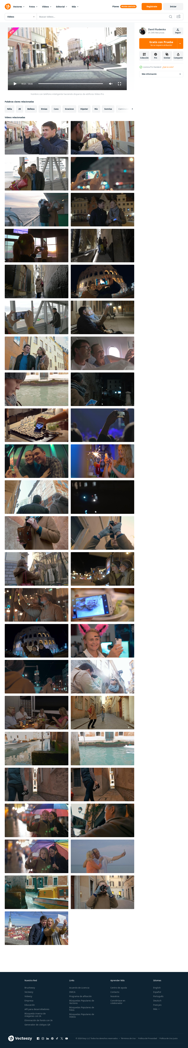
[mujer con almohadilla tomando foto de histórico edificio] (36, 569)
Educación (30, 1004)
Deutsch (157, 1000)
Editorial (60, 6)
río (96, 108)
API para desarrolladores (37, 1009)
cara (56, 108)
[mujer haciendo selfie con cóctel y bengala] (102, 461)
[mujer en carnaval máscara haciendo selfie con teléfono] (102, 497)
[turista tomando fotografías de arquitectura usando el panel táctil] (102, 820)
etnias (44, 108)
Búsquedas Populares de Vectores (81, 1002)
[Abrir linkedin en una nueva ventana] (47, 1038)
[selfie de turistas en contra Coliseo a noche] (36, 641)
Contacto (114, 992)
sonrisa (108, 108)
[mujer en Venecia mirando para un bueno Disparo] (36, 748)
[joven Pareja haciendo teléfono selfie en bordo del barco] (36, 209)
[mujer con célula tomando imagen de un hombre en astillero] (36, 317)
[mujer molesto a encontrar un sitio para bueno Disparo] (102, 784)
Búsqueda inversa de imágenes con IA (35, 1014)
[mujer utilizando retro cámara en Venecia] (102, 748)
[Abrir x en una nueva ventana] (62, 1038)
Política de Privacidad (147, 1038)
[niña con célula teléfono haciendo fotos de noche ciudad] (102, 173)
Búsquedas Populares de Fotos (81, 1008)
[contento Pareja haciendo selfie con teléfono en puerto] (36, 173)
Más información (149, 74)
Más (74, 6)
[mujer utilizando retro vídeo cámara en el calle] (102, 892)
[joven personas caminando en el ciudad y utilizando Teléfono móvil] (36, 353)
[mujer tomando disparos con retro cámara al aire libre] (36, 533)
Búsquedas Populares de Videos (81, 1015)
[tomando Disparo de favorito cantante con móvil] (102, 425)
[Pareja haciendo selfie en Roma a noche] (102, 281)
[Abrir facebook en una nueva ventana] (38, 1038)
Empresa (29, 1000)
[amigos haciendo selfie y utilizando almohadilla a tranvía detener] (102, 569)
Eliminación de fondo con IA (38, 1020)
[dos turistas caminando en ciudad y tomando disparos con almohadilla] (36, 497)
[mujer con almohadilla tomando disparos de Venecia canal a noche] (102, 389)
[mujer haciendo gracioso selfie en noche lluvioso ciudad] (36, 856)
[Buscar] (170, 16)
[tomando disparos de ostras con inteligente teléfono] (102, 605)
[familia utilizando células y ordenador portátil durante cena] (36, 712)
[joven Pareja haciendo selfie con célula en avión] (102, 353)
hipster (84, 108)
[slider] (70, 83)
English (157, 987)
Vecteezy (29, 992)
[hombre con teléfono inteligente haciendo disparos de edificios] (36, 138)
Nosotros (114, 996)
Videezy (28, 996)
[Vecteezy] (8, 7)
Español (157, 992)
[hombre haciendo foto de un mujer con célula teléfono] (102, 138)
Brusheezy (30, 987)
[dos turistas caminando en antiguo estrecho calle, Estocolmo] (102, 245)
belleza (30, 108)
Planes (115, 6)
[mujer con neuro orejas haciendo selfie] (102, 641)
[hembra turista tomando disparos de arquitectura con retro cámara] (36, 389)
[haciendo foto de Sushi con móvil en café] (36, 425)
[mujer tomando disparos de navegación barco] (36, 892)
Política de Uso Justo (168, 1038)
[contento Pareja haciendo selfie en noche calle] (102, 317)
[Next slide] (129, 108)
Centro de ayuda (118, 987)
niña (9, 108)
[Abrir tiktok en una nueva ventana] (57, 1038)
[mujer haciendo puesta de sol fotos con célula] (36, 245)
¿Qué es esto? (168, 67)
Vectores (17, 6)
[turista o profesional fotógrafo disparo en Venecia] (36, 784)
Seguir (178, 32)
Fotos (32, 6)
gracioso (69, 108)
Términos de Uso (128, 1038)
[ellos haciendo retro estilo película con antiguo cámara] (102, 676)
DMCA (72, 992)
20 (19, 108)
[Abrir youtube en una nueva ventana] (66, 1038)
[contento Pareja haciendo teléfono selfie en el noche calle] (102, 209)
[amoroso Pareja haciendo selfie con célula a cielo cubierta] (36, 461)
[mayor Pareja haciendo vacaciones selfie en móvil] (102, 856)
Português (158, 996)
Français (157, 1004)
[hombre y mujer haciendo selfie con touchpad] (36, 928)
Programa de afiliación (80, 996)
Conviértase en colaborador (117, 1002)
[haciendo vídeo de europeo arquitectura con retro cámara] (102, 533)
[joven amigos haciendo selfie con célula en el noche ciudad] (36, 605)
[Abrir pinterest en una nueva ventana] (52, 1038)
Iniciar (173, 6)
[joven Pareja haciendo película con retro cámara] (102, 712)
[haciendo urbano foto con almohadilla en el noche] (36, 676)
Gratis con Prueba (161, 43)
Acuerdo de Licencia (79, 987)
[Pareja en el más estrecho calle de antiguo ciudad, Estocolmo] (36, 281)
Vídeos (45, 6)
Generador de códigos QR (37, 1024)
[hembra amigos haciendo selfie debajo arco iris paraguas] (36, 820)
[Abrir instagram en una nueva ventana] (43, 1038)
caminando (124, 108)
